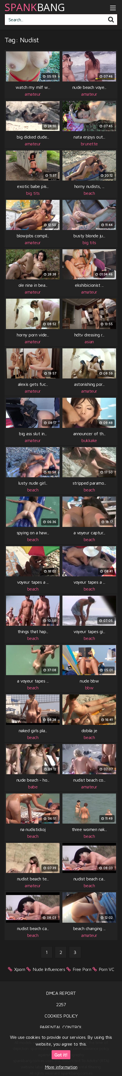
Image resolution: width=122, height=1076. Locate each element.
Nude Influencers (49, 969)
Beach (89, 193)
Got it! (61, 1054)
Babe (32, 786)
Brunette (89, 143)
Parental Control (61, 1027)
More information (61, 1066)
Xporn (19, 969)
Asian (89, 341)
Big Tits (33, 193)
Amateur (33, 94)
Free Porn (82, 969)
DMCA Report (61, 993)
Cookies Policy (61, 1015)
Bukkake (89, 440)
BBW (89, 687)
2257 (61, 1004)
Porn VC (106, 969)
